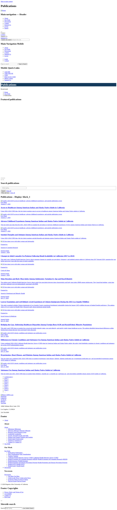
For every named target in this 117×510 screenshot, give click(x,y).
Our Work (7, 20)
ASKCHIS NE (8, 73)
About (6, 18)
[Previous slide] (1, 179)
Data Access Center (10, 77)
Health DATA (12, 464)
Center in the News (13, 478)
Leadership (11, 434)
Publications (11, 452)
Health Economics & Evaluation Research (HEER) (23, 459)
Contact (6, 23)
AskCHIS (7, 72)
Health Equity (12, 466)
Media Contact (8, 78)
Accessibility (8, 494)
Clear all (8, 191)
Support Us (7, 25)
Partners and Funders (14, 437)
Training (10, 456)
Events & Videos (13, 479)
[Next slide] (3, 179)
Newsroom (7, 21)
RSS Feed (7, 497)
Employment (11, 439)
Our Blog (11, 476)
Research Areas (12, 432)
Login (6, 59)
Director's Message (13, 430)
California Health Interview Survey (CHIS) (20, 457)
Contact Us (11, 442)
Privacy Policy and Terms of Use (13, 492)
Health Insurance (13, 461)
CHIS (6, 75)
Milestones (11, 429)
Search (6, 28)
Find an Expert (12, 481)
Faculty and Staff (13, 435)
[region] (58, 34)
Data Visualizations (13, 454)
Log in (6, 26)
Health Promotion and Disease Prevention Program (22, 462)
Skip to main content (7, 1)
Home (6, 92)
